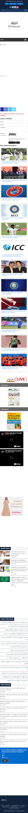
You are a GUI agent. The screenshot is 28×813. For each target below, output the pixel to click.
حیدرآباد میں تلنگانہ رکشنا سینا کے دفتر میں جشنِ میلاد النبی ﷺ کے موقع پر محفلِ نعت (14, 623)
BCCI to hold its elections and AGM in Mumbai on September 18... (13, 218)
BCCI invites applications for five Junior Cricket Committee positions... (12, 293)
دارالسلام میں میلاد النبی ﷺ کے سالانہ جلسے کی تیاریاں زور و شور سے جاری (16, 634)
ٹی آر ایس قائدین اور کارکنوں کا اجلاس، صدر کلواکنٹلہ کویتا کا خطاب (17, 681)
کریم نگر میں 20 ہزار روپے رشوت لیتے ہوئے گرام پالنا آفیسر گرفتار (17, 658)
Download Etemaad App (14, 808)
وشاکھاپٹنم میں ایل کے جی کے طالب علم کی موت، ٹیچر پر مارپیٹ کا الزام (17, 654)
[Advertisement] (13, 16)
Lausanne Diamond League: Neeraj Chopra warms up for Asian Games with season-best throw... (14, 349)
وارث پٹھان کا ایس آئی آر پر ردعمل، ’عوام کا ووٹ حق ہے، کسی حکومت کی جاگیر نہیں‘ (14, 673)
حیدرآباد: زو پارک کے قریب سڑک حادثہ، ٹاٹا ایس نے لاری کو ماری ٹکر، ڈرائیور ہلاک (14, 643)
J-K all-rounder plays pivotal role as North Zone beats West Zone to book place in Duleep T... (14, 162)
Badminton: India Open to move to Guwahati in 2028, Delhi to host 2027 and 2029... (14, 312)
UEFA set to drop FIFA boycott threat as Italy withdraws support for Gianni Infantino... (12, 199)
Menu (2, 39)
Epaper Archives (5, 806)
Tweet (13, 109)
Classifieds (20, 3)
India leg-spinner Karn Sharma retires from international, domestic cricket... (11, 331)
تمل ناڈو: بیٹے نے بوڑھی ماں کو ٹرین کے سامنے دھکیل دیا (19, 651)
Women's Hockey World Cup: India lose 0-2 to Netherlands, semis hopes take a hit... (12, 368)
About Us (8, 805)
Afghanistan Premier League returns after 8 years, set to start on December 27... (14, 181)
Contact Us (21, 806)
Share (5, 109)
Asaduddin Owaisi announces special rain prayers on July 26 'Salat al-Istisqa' (18, 553)
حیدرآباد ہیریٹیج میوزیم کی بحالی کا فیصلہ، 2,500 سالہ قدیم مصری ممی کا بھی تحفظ (15, 677)
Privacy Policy (14, 806)
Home (1, 44)
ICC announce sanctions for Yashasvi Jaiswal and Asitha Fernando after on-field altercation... (12, 255)
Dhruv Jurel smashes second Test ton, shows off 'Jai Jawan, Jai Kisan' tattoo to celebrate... (13, 237)
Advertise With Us (15, 805)
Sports (5, 44)
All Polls (23, 805)
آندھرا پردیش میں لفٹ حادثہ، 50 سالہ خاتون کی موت (19, 647)
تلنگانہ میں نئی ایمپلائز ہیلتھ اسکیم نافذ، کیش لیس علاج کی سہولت (18, 626)
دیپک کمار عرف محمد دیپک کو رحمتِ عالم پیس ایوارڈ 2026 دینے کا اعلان (16, 630)
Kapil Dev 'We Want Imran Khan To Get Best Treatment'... (12, 275)
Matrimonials (13, 3)
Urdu (7, 3)
